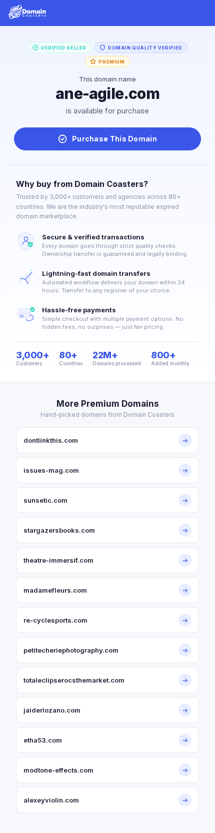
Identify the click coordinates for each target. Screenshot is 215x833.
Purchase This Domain (114, 138)
